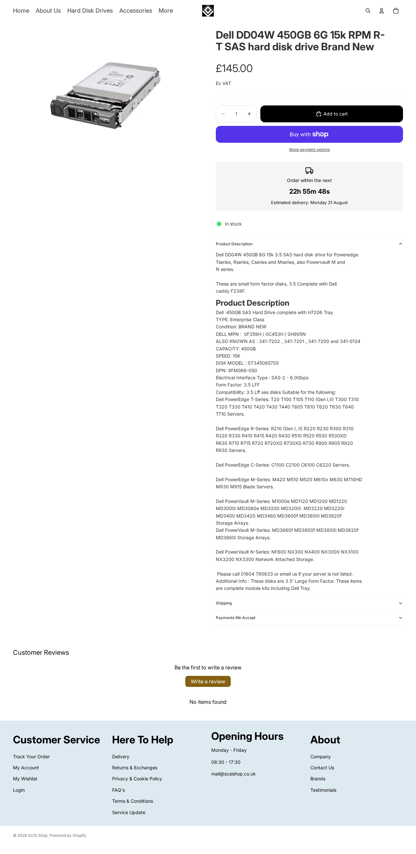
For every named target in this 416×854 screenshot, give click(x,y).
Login (19, 790)
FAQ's (118, 790)
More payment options (309, 149)
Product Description (234, 243)
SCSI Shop (37, 835)
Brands (317, 778)
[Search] (368, 11)
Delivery (120, 756)
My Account (26, 767)
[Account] (381, 11)
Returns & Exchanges (134, 767)
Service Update (128, 812)
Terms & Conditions (132, 801)
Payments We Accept (235, 617)
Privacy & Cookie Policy (137, 778)
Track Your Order (31, 756)
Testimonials (323, 790)
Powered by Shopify (67, 835)
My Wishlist (25, 778)
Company (320, 756)
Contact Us (322, 767)
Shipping (224, 603)
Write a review (208, 681)
